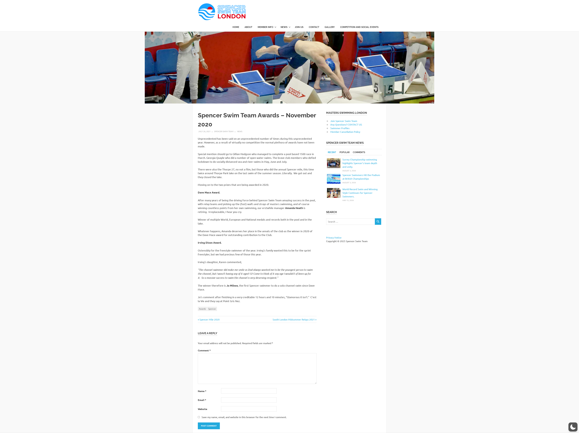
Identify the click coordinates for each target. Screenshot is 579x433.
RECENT (332, 152)
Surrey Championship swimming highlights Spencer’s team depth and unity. (359, 163)
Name (202, 391)
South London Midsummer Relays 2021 (294, 319)
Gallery (330, 27)
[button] (572, 426)
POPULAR (345, 152)
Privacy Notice (334, 237)
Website (202, 409)
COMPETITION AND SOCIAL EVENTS (359, 27)
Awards (202, 308)
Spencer (212, 308)
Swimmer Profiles (340, 128)
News (239, 131)
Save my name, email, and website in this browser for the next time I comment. (244, 417)
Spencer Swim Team (223, 131)
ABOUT (248, 27)
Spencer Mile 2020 (209, 319)
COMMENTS (359, 152)
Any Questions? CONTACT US (346, 124)
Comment (204, 350)
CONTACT (314, 27)
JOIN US (299, 27)
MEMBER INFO (265, 27)
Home (236, 27)
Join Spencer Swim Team (343, 120)
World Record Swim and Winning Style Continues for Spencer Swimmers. (360, 193)
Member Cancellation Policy (345, 131)
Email (202, 400)
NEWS (284, 27)
